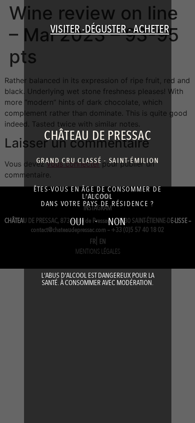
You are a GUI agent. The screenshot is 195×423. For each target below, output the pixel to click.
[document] (97, 211)
